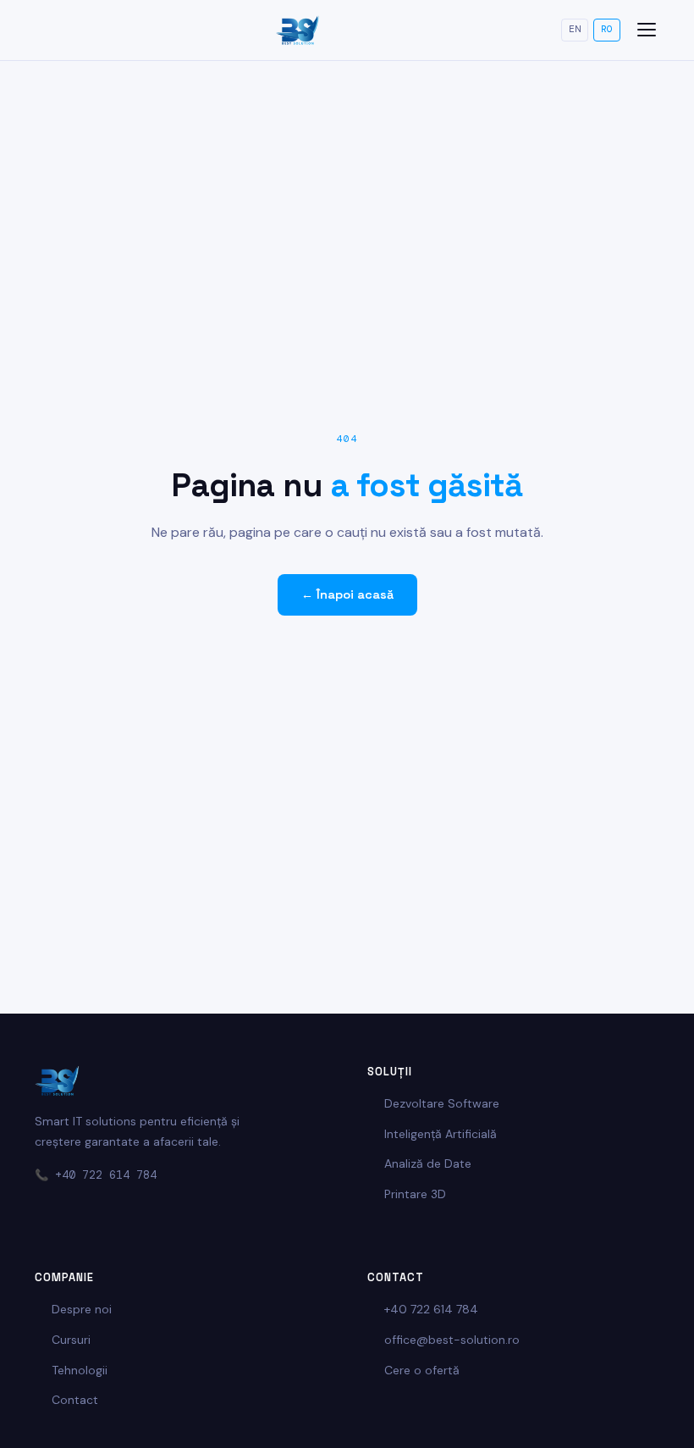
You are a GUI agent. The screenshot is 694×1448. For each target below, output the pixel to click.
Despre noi (82, 1309)
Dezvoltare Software (441, 1103)
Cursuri (71, 1339)
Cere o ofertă (422, 1370)
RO (607, 29)
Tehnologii (79, 1370)
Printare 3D (415, 1194)
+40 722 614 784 (106, 1175)
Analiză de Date (427, 1163)
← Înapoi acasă (347, 594)
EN (575, 29)
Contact (75, 1399)
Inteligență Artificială (440, 1133)
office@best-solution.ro (452, 1339)
